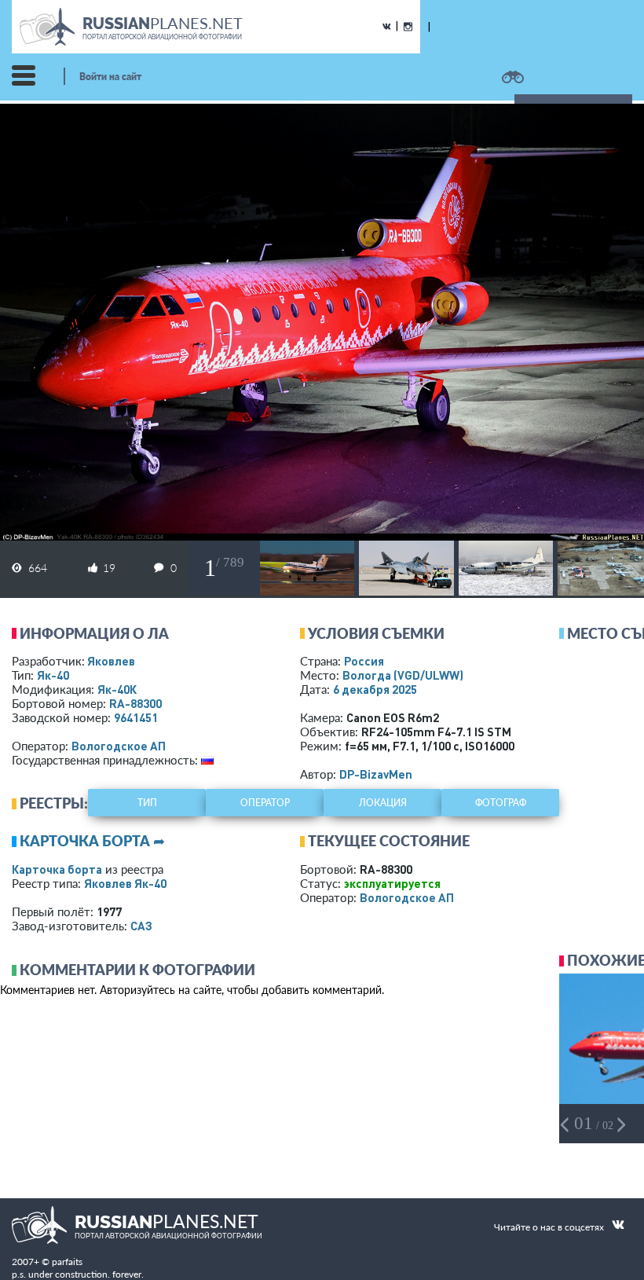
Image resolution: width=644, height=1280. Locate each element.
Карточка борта (57, 869)
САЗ (141, 926)
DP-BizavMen (375, 774)
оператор (265, 803)
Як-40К (117, 689)
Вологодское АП (118, 746)
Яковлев (111, 661)
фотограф (500, 803)
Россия (364, 661)
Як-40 (53, 675)
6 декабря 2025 (375, 689)
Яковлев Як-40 (125, 883)
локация (383, 803)
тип (147, 803)
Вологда (402, 675)
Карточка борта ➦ (92, 840)
